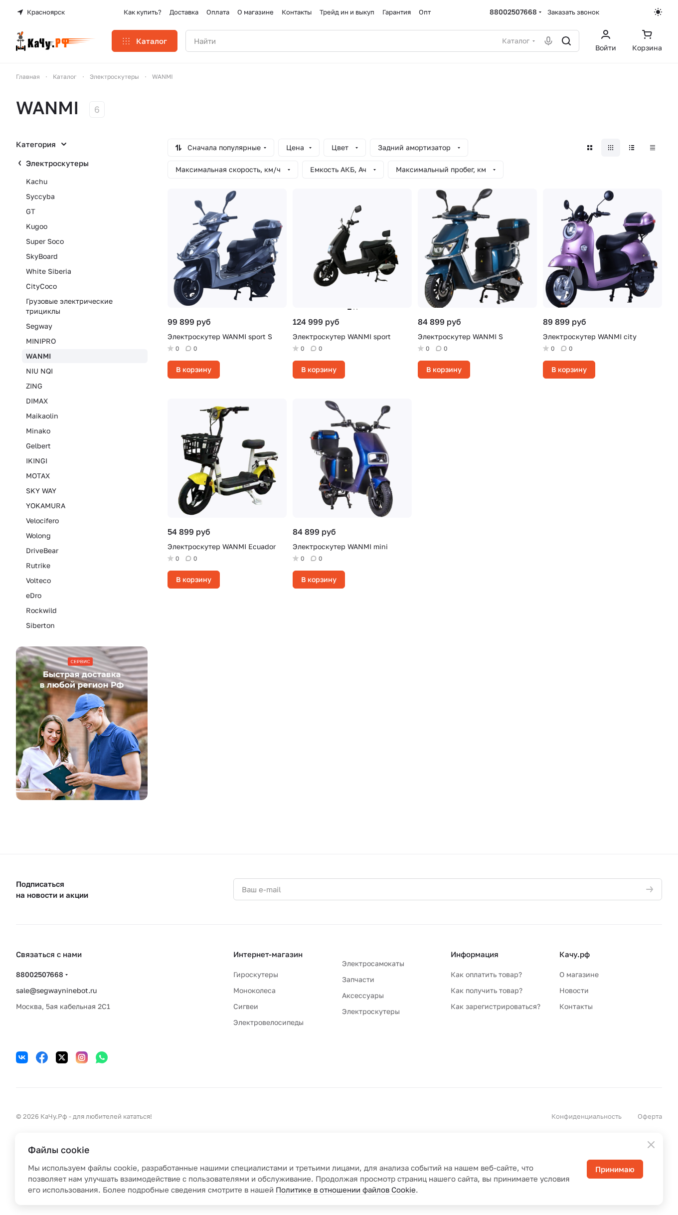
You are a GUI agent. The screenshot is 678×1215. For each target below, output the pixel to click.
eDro (33, 595)
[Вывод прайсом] (652, 148)
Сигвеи (245, 1006)
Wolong (38, 535)
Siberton (40, 625)
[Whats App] (102, 1057)
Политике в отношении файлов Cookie (346, 1189)
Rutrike (38, 565)
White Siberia (48, 271)
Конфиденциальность (586, 1116)
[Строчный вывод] (631, 148)
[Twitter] (62, 1057)
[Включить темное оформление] (658, 12)
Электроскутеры (57, 163)
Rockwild (41, 610)
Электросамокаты (373, 963)
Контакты (576, 1006)
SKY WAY (41, 490)
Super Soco (45, 241)
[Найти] (566, 41)
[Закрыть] (651, 1145)
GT (30, 211)
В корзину (193, 369)
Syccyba (40, 196)
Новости (574, 990)
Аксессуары (363, 995)
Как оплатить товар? (486, 974)
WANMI (38, 356)
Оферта (650, 1116)
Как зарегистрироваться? (495, 1006)
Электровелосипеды (268, 1022)
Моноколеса (254, 990)
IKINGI (36, 460)
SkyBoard (42, 256)
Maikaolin (42, 415)
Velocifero (42, 520)
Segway (39, 326)
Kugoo (36, 226)
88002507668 (513, 11)
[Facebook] (42, 1057)
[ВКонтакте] (22, 1057)
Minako (38, 430)
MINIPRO (41, 341)
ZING (34, 386)
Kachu (36, 181)
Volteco (38, 580)
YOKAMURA (45, 505)
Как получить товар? (486, 990)
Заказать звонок (573, 12)
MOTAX (38, 475)
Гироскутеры (255, 974)
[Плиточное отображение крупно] (589, 148)
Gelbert (38, 445)
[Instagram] (82, 1057)
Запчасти (358, 979)
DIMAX (37, 401)
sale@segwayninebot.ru (56, 990)
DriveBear (42, 550)
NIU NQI (39, 371)
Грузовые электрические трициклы (69, 306)
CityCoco (41, 286)
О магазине (579, 974)
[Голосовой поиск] (548, 41)
